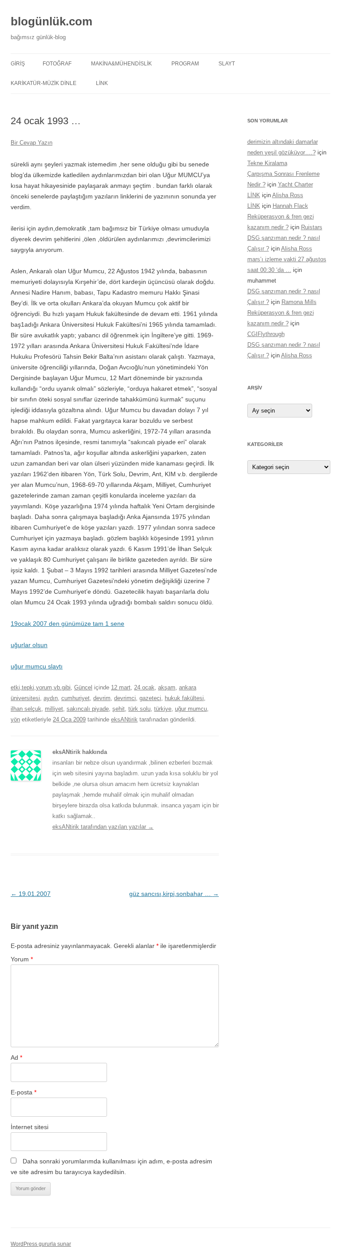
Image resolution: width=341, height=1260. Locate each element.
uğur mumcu (191, 708)
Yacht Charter (295, 184)
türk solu (139, 708)
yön (15, 719)
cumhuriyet (75, 698)
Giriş (18, 64)
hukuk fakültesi (184, 698)
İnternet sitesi (29, 1126)
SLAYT (226, 64)
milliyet (54, 708)
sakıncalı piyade (88, 708)
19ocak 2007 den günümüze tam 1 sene (67, 623)
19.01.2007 (31, 893)
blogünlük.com (51, 21)
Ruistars (311, 227)
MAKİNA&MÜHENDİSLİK (121, 64)
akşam (166, 687)
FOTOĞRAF (57, 64)
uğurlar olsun (29, 644)
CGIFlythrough (266, 334)
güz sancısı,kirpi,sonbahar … (174, 893)
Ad (16, 1057)
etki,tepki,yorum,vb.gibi (41, 687)
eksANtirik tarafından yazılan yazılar (103, 826)
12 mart (121, 687)
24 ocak (144, 687)
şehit (118, 708)
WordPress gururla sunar (41, 1244)
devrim (102, 698)
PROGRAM (185, 64)
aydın (51, 698)
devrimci (125, 698)
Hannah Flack (290, 206)
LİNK (102, 83)
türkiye (162, 708)
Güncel (83, 687)
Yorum (22, 959)
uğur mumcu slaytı (37, 666)
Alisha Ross (287, 195)
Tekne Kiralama (267, 163)
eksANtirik (124, 719)
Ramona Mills (299, 302)
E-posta (23, 1092)
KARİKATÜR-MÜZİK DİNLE (43, 83)
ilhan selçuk (26, 708)
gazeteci (150, 698)
